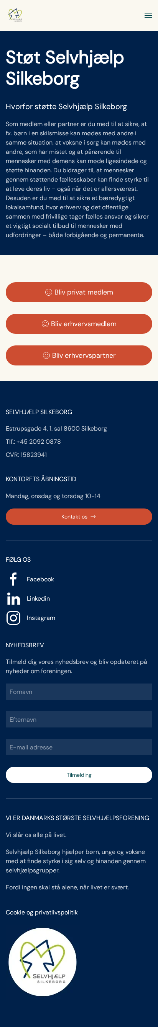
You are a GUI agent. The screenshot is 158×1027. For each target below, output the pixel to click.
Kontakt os (74, 516)
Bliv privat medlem (83, 292)
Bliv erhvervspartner (84, 355)
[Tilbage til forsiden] (15, 15)
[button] (148, 15)
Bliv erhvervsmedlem (84, 323)
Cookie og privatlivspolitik (42, 912)
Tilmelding (79, 774)
